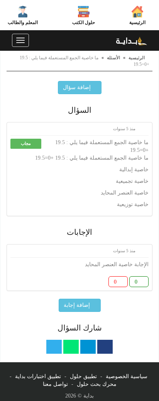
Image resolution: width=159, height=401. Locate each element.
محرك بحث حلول (97, 384)
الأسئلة (113, 57)
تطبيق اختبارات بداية (38, 376)
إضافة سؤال (77, 87)
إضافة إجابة (77, 305)
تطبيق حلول (83, 376)
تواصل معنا (55, 384)
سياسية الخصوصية (126, 376)
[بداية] (131, 40)
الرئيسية (137, 22)
